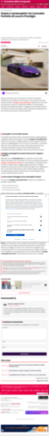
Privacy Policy (32, 239)
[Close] (46, 196)
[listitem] (24, 213)
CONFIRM (15, 235)
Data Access (24, 239)
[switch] (40, 216)
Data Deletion (17, 239)
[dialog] (24, 218)
